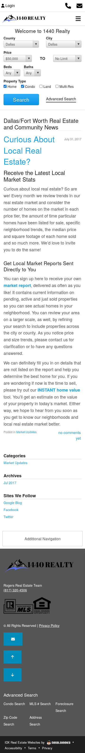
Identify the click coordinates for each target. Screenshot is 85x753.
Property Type (15, 81)
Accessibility (13, 748)
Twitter (8, 516)
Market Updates (26, 432)
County (9, 38)
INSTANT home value (59, 390)
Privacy (47, 748)
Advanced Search (61, 98)
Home (12, 86)
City (49, 38)
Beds (8, 66)
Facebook (11, 509)
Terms (32, 748)
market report (17, 285)
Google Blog (13, 502)
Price (8, 52)
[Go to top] (12, 657)
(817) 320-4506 (15, 590)
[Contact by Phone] (68, 5)
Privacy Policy (49, 625)
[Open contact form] (79, 5)
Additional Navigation (43, 538)
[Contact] (13, 639)
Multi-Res (66, 86)
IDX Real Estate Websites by (25, 742)
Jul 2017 (10, 482)
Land (46, 86)
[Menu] (78, 18)
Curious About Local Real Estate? (29, 150)
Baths (28, 66)
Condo (29, 86)
